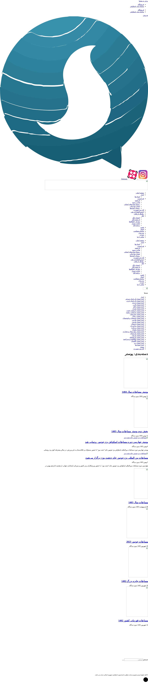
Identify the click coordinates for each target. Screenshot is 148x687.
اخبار (142, 195)
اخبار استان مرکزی (137, 328)
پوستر (142, 347)
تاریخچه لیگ (136, 220)
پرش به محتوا (143, 1)
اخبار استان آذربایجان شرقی (134, 299)
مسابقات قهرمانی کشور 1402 (133, 620)
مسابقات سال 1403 (138, 502)
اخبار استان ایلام (138, 307)
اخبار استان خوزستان (137, 314)
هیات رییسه (136, 202)
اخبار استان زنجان (138, 316)
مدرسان (141, 233)
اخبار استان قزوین (138, 322)
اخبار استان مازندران (137, 326)
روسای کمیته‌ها (135, 208)
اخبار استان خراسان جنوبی (135, 310)
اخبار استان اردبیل (138, 303)
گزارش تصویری (138, 210)
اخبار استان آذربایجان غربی (135, 301)
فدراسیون (140, 198)
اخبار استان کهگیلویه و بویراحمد (133, 339)
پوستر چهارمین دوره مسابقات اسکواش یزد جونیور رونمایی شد (116, 442)
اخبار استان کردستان (137, 333)
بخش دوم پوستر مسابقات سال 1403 (129, 431)
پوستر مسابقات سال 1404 (135, 392)
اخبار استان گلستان (137, 341)
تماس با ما (140, 237)
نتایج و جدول (136, 223)
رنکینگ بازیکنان (139, 214)
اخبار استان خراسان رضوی (135, 312)
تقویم (142, 227)
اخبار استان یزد (139, 343)
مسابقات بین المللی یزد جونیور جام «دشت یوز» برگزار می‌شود (116, 458)
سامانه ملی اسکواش (137, 6)
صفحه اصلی (140, 193)
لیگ (143, 216)
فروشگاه (141, 4)
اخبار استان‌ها (139, 345)
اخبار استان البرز (138, 305)
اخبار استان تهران (138, 308)
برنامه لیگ (136, 225)
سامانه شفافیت (139, 231)
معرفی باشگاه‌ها (134, 221)
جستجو (145, 659)
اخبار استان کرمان (138, 335)
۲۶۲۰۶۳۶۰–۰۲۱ (139, 642)
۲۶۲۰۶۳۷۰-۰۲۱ (138, 645)
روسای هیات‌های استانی (132, 204)
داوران (142, 235)
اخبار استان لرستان (137, 324)
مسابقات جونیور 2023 (137, 541)
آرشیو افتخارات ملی (137, 212)
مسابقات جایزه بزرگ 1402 (134, 581)
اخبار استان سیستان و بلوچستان (133, 318)
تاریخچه (137, 200)
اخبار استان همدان (138, 330)
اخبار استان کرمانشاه (137, 337)
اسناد (142, 229)
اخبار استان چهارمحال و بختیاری (133, 331)
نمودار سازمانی (135, 206)
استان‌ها (137, 197)
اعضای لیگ (136, 218)
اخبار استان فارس (138, 320)
